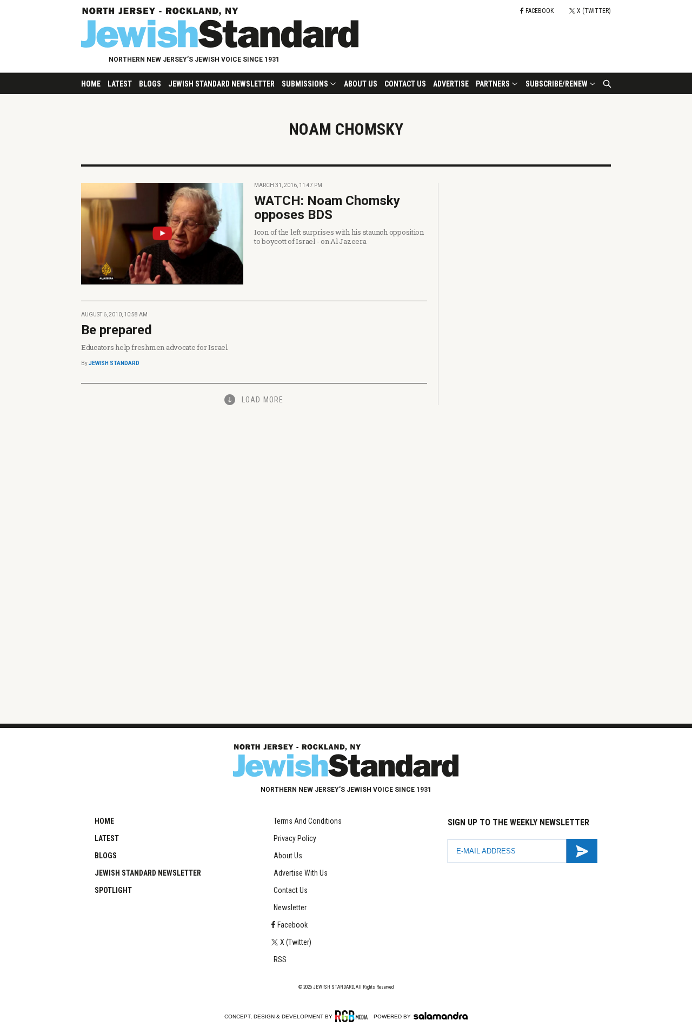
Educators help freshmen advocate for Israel (154, 347)
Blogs (150, 84)
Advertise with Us (301, 873)
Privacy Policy (295, 838)
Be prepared (116, 329)
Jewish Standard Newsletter (221, 84)
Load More (262, 399)
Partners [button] (493, 84)
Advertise (451, 84)
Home (91, 84)
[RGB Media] (353, 1016)
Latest (120, 84)
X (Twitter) (295, 942)
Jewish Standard (114, 363)
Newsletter (290, 907)
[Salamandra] (441, 1015)
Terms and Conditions (308, 821)
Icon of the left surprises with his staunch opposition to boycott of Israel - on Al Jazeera (339, 236)
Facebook (292, 925)
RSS (280, 959)
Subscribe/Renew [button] (556, 84)
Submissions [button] (305, 84)
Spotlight (113, 890)
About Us (360, 84)
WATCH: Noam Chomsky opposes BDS (327, 207)
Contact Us (405, 84)
